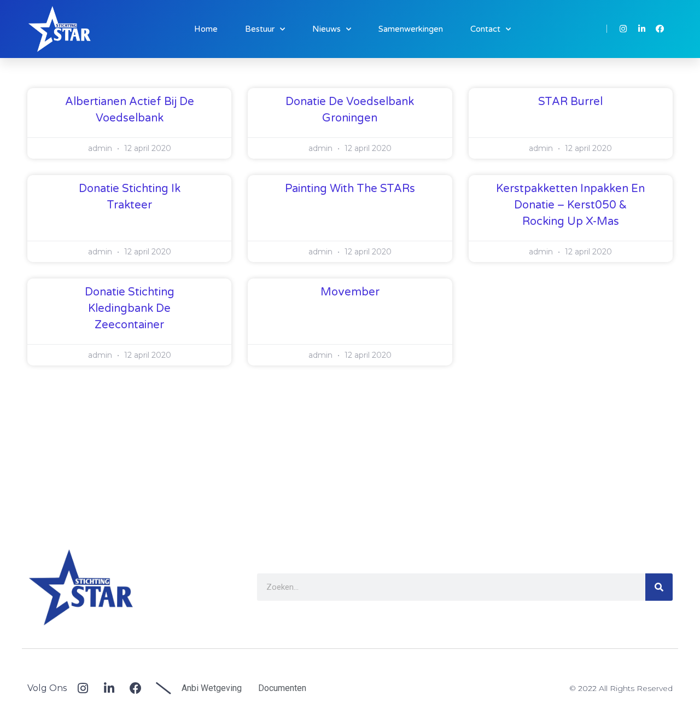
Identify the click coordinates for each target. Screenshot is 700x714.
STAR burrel (570, 101)
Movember (350, 292)
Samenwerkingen (410, 29)
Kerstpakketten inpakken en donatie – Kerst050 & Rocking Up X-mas (570, 205)
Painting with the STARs (350, 188)
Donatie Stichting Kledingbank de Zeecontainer (129, 309)
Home (206, 29)
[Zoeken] (659, 587)
